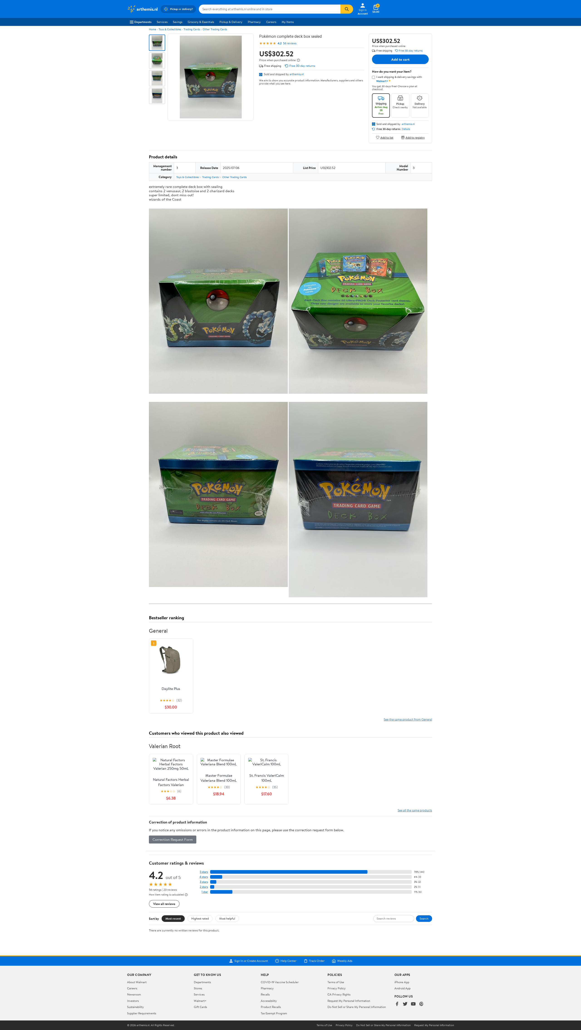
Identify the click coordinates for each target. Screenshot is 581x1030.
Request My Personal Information (348, 1001)
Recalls (265, 994)
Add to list (386, 137)
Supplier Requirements (141, 1013)
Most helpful (227, 918)
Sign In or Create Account (251, 961)
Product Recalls (271, 1007)
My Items (288, 22)
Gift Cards (200, 1007)
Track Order (317, 961)
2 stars (204, 886)
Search (424, 918)
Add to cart (400, 59)
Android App (402, 988)
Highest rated (200, 918)
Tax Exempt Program (274, 1013)
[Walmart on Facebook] (396, 1004)
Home (152, 29)
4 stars (203, 876)
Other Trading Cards (215, 29)
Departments (142, 22)
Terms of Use (335, 982)
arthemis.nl (297, 74)
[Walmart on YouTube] (413, 1004)
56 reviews (289, 43)
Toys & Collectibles (170, 29)
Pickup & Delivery (230, 22)
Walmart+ (200, 1001)
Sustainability (135, 1007)
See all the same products (415, 810)
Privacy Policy (336, 988)
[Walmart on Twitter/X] (405, 1004)
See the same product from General (408, 719)
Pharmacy (254, 22)
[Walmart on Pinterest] (421, 1004)
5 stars (204, 871)
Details (406, 129)
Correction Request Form (173, 839)
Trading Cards (192, 29)
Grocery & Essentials (201, 22)
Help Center (288, 961)
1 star (205, 891)
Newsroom (134, 994)
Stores (198, 988)
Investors (133, 1001)
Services (162, 22)
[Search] (346, 9)
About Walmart (137, 982)
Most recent (173, 918)
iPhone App (401, 982)
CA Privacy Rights (338, 994)
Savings (177, 22)
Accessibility (269, 1001)
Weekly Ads (344, 961)
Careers (271, 22)
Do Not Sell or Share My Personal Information (356, 1007)
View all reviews (164, 904)
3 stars (204, 881)
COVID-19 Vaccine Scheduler (280, 982)
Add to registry (415, 137)
